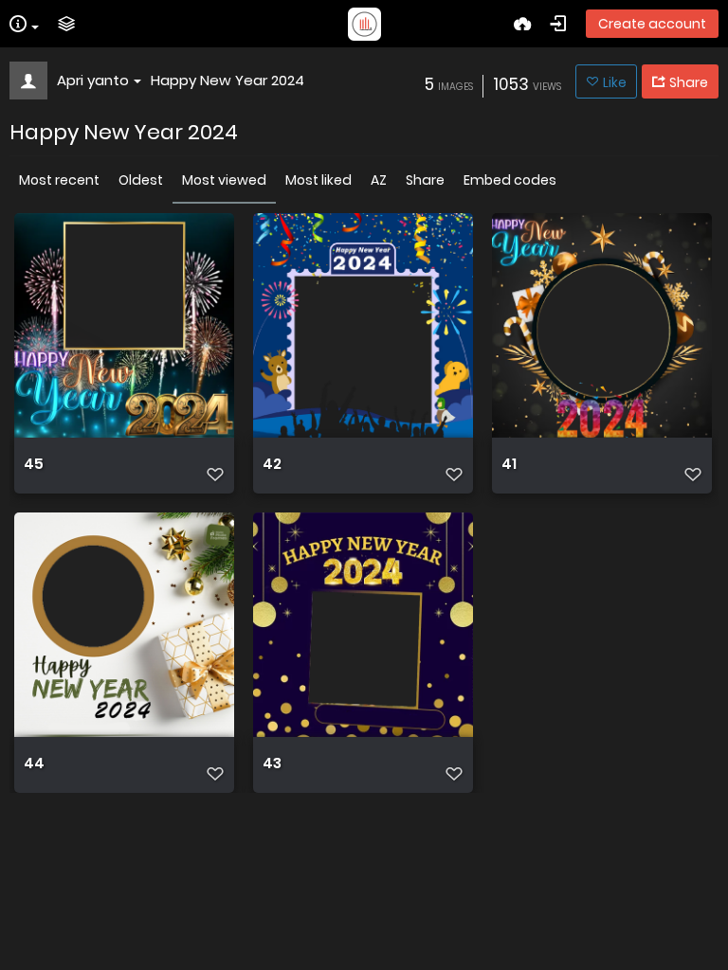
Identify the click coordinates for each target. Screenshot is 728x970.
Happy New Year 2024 (227, 80)
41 (509, 464)
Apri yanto (93, 80)
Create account (652, 23)
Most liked (318, 180)
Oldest (140, 180)
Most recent (59, 180)
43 (272, 763)
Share (425, 180)
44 (34, 763)
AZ (379, 180)
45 (34, 464)
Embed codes (510, 180)
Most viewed (224, 180)
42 (272, 464)
